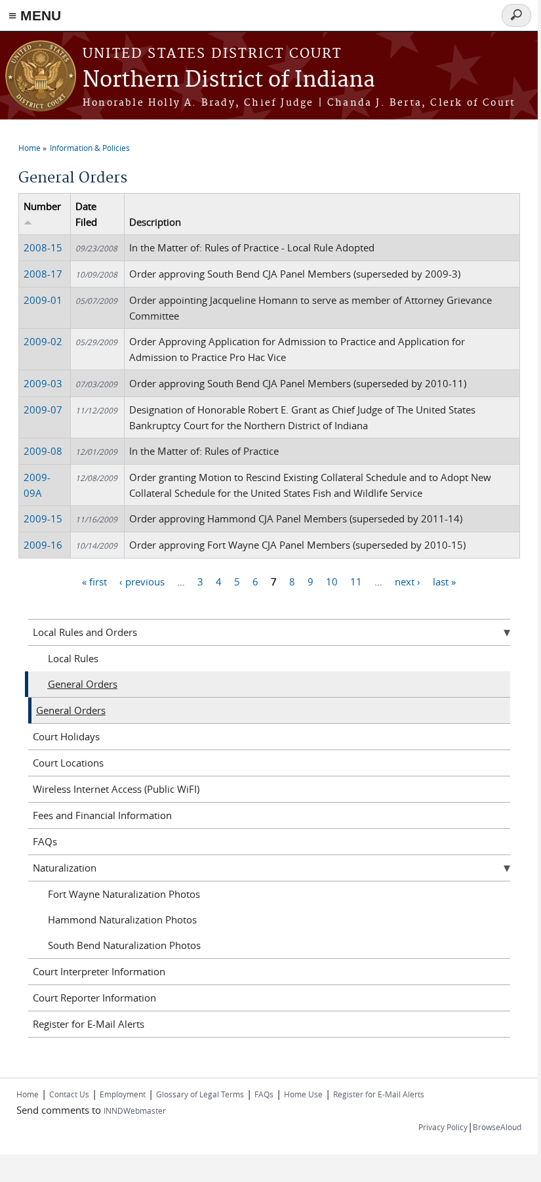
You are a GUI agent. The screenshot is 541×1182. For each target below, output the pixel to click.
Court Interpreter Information (99, 971)
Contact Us (69, 1094)
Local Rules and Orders (85, 632)
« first (94, 581)
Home (29, 147)
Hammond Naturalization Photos (122, 919)
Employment (123, 1094)
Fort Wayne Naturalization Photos (124, 893)
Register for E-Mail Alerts (88, 1023)
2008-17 (43, 273)
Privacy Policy (443, 1127)
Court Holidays (66, 736)
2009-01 (43, 299)
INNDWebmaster (135, 1110)
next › (407, 581)
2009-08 (43, 450)
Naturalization (64, 867)
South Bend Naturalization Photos (124, 945)
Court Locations (68, 762)
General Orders (82, 683)
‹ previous (142, 581)
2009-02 (43, 341)
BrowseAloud (497, 1127)
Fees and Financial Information (102, 815)
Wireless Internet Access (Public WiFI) (116, 788)
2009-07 (43, 409)
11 (356, 581)
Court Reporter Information (94, 997)
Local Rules (73, 658)
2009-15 (43, 518)
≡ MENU (35, 15)
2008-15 (43, 247)
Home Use (303, 1094)
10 (332, 581)
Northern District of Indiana (229, 80)
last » (444, 581)
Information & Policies (90, 147)
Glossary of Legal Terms (200, 1094)
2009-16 (43, 544)
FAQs (45, 841)
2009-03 (43, 383)
